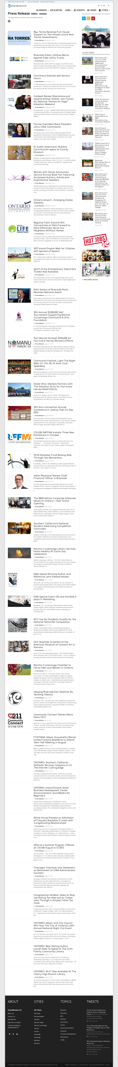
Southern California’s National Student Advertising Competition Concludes (52, 526)
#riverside (106, 1034)
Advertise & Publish (14, 1022)
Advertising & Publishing (47, 1)
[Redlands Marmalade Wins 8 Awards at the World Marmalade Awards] (87, 163)
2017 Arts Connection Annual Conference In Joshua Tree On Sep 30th (53, 410)
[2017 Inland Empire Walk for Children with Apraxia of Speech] (19, 254)
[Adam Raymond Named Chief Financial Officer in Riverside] (19, 481)
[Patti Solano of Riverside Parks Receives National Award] (19, 295)
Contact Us (11, 1016)
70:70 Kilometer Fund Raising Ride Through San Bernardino (53, 456)
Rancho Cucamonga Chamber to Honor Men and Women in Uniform (53, 666)
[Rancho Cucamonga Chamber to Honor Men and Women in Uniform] (19, 669)
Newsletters (12, 1019)
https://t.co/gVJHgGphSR (95, 1045)
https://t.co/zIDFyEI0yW (100, 1014)
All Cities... (37, 1043)
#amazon (106, 1047)
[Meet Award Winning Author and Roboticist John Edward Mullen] (12, 580)
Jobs (61, 1016)
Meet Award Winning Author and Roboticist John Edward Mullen (52, 575)
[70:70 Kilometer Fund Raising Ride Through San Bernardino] (19, 461)
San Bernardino (39, 1016)
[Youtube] (104, 5)
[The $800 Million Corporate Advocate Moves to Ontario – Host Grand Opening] (19, 502)
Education (63, 1013)
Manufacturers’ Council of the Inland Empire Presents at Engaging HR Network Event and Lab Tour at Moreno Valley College (101, 200)
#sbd (99, 1049)
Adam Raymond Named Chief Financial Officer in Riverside (50, 477)
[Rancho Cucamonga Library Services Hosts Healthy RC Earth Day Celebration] (19, 553)
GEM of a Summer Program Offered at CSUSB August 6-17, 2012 (54, 846)
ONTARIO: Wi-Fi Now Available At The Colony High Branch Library (55, 972)
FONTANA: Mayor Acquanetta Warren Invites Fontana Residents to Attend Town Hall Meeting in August (55, 740)
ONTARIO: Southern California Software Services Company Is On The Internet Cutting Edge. (53, 765)
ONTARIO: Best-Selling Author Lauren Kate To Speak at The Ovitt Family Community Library (53, 949)
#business (99, 1034)
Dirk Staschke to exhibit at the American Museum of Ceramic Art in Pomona (54, 645)
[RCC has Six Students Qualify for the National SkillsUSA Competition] (17, 625)
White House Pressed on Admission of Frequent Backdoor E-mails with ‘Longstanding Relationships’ (54, 820)
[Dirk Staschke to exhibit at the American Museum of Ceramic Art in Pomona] (19, 646)
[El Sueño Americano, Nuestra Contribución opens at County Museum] (19, 153)
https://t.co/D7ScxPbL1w (95, 1032)
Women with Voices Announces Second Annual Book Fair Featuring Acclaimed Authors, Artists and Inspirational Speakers (54, 176)
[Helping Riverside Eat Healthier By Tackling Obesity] (15, 698)
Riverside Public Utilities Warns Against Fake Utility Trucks (51, 56)
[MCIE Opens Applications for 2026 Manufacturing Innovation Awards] (87, 118)
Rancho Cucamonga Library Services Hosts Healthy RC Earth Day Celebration (55, 551)
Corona (36, 1031)
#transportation (92, 1051)
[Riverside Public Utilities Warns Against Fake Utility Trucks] (19, 59)
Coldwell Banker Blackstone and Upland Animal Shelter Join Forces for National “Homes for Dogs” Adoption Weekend (53, 100)
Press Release (19, 13)
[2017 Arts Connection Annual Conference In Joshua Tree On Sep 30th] (19, 413)
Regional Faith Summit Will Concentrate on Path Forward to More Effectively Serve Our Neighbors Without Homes (52, 226)
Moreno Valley (38, 1022)
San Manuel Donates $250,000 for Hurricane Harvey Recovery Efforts (53, 339)
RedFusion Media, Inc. (24, 1065)
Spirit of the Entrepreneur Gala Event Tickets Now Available (55, 270)
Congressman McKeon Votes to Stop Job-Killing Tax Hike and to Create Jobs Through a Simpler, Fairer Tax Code (54, 899)
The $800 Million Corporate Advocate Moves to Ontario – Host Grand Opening (55, 501)
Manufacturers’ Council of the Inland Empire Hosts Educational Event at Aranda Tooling (102, 218)
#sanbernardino (92, 1049)
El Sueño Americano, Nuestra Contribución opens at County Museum (51, 149)
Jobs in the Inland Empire (97, 1065)
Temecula (37, 1037)
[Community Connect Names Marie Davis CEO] (15, 720)
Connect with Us (83, 1065)
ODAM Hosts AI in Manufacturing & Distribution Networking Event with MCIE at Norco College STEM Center (102, 148)
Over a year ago (92, 1021)
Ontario (36, 1028)
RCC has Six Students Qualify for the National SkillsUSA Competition (55, 620)
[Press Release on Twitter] (9, 21)
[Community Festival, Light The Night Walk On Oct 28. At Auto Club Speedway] (19, 367)
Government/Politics (67, 1028)
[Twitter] (99, 5)
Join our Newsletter (33, 1)
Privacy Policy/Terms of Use (49, 1065)
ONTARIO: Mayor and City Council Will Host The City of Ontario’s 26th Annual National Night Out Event (54, 926)
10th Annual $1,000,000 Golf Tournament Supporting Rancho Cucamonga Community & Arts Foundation (52, 316)
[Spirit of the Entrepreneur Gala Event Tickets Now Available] (19, 275)
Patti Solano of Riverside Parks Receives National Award (51, 291)
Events (62, 1025)
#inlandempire (91, 1016)
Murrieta (37, 1040)
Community (64, 1022)
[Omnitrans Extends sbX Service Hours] (19, 82)
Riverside (37, 1013)
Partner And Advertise (71, 1065)
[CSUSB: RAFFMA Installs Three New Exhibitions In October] (19, 438)
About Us (11, 1013)
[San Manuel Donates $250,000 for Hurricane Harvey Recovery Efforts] (19, 344)
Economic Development (68, 1034)
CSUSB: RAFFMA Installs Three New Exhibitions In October (54, 433)
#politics (99, 1016)
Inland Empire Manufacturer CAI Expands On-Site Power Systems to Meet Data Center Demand (102, 132)
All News (63, 1019)
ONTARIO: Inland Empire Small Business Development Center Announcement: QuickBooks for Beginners (52, 792)
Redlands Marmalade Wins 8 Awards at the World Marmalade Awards (102, 164)
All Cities (37, 1010)
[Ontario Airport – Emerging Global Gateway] (19, 206)
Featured (63, 1031)
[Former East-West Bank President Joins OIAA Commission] (19, 130)
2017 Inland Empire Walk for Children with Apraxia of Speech (54, 249)
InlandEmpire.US (15, 1010)
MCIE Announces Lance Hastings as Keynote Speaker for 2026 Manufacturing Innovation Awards (102, 103)
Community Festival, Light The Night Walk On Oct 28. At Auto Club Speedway (54, 363)
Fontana (36, 1019)
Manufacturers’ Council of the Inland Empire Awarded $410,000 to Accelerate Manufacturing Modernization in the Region (102, 180)
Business (63, 1010)
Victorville (37, 1034)
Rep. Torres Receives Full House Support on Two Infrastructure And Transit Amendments (53, 35)
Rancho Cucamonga (40, 1025)
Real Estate (64, 1037)
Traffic (62, 1040)
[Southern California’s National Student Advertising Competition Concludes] (19, 528)
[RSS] (101, 5)
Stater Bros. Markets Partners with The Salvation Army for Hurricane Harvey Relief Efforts (53, 387)
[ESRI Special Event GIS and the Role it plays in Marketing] (19, 601)
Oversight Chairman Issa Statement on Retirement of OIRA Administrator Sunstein (55, 870)
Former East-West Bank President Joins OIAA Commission (52, 125)
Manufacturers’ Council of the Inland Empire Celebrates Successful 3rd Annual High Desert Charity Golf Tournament (102, 64)
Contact (107, 1065)
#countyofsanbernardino (95, 1018)
